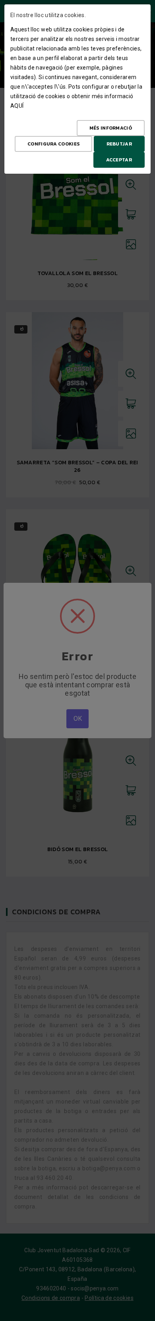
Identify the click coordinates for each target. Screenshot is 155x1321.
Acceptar (119, 159)
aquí (16, 106)
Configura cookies (53, 143)
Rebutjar (119, 143)
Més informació (110, 128)
